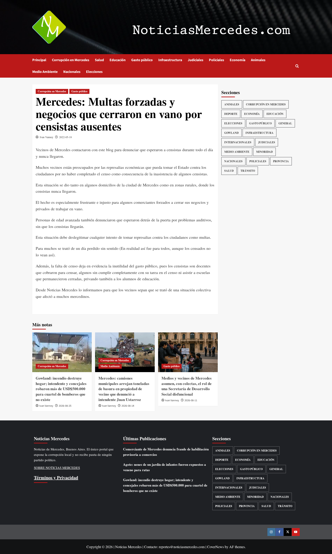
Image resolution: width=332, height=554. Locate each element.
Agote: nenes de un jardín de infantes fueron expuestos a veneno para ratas (164, 467)
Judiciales (195, 60)
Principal (39, 60)
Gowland (231, 133)
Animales (258, 60)
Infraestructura (170, 60)
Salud (99, 60)
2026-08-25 (65, 406)
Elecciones (94, 71)
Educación (118, 60)
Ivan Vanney (46, 137)
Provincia (281, 161)
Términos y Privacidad (56, 477)
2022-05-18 (65, 137)
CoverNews (215, 546)
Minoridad (264, 152)
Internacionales (237, 142)
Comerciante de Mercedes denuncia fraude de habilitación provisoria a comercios (166, 452)
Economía (237, 60)
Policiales (216, 60)
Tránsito (248, 171)
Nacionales (71, 71)
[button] (297, 66)
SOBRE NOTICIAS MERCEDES (57, 467)
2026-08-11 (191, 400)
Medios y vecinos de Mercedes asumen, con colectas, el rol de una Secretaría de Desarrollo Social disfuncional (186, 386)
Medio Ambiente (45, 71)
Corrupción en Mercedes (70, 60)
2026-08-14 (128, 406)
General (285, 123)
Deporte (230, 114)
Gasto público (142, 60)
